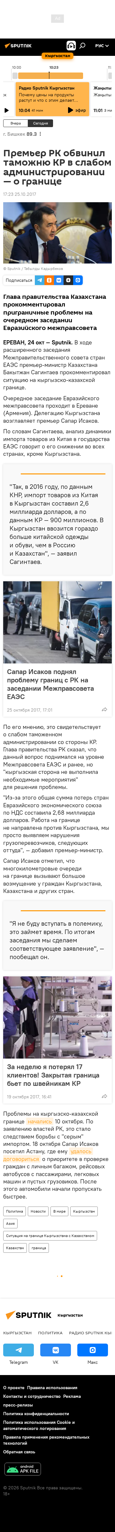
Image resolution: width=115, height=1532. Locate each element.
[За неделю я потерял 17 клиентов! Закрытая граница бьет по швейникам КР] (57, 1017)
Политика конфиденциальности (36, 1413)
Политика (14, 1211)
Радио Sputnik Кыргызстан (46, 88)
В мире (59, 1211)
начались (40, 1121)
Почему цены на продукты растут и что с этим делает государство (46, 100)
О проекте (14, 1387)
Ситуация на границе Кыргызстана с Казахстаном (50, 1235)
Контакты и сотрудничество (32, 1396)
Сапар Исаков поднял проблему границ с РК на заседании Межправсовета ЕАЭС (50, 684)
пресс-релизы (18, 1405)
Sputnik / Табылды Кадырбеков (35, 268)
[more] (104, 709)
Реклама (72, 1396)
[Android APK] (22, 1470)
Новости (38, 1211)
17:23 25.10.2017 (19, 194)
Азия (10, 1223)
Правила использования (52, 1387)
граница (39, 1247)
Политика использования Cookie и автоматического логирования (39, 1425)
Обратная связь (19, 1452)
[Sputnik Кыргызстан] (19, 48)
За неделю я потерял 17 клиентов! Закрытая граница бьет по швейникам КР (53, 1074)
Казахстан (15, 1247)
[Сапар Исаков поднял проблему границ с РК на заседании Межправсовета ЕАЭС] (57, 622)
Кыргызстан (84, 1211)
